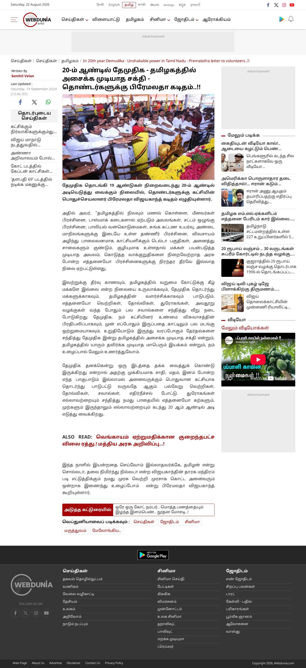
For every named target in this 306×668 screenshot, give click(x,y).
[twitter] (276, 5)
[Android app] (153, 555)
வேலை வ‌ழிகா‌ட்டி (78, 594)
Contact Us (92, 663)
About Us (38, 663)
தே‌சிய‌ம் (70, 602)
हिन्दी (100, 5)
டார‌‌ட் (230, 594)
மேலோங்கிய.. (106, 530)
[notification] (290, 19)
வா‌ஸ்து (233, 632)
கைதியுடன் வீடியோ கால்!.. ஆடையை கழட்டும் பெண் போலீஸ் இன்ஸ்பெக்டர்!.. (250, 146)
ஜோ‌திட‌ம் (184, 19)
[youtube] (292, 5)
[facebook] (268, 5)
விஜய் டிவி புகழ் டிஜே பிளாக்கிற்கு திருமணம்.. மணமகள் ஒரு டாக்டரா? (248, 287)
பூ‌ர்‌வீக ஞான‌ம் (239, 617)
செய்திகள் (73, 19)
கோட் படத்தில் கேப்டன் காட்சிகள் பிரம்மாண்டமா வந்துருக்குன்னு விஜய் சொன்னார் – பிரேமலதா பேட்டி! (31, 169)
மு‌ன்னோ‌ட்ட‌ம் (169, 609)
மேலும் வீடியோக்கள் (245, 328)
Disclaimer (73, 663)
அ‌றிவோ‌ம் (72, 617)
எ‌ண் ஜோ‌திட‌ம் (239, 579)
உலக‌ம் (69, 609)
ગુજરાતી (195, 5)
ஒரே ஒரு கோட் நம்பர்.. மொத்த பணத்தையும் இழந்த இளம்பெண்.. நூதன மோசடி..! (159, 510)
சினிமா (158, 19)
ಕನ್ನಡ (182, 5)
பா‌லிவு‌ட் (164, 632)
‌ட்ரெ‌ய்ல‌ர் (165, 647)
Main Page (20, 663)
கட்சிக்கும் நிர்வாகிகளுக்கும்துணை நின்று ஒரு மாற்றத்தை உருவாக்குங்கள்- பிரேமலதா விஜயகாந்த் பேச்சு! (34, 129)
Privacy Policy (114, 663)
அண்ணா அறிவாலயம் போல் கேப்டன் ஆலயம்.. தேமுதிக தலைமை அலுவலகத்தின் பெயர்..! (31, 156)
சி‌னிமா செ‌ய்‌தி (170, 579)
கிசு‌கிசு (163, 594)
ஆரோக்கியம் (217, 19)
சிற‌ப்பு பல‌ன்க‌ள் (240, 587)
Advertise (55, 663)
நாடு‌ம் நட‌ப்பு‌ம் (75, 624)
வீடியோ (237, 320)
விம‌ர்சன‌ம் (167, 602)
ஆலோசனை (237, 624)
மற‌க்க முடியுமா (170, 639)
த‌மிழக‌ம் (135, 19)
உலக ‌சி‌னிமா (169, 617)
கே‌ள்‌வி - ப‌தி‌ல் (239, 602)
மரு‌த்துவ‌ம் (75, 530)
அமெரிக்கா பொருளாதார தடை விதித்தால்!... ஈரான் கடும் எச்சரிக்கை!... (256, 181)
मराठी (142, 5)
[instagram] (284, 5)
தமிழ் (129, 5)
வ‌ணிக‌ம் (70, 587)
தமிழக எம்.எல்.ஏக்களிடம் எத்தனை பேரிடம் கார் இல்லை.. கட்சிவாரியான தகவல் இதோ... (256, 216)
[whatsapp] (48, 102)
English (114, 5)
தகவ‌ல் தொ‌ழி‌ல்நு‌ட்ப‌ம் (83, 579)
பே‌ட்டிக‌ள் (165, 587)
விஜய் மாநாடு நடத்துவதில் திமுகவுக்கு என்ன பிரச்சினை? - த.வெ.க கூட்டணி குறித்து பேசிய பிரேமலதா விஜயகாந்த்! (33, 142)
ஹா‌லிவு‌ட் (166, 624)
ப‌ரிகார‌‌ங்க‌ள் (237, 609)
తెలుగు (154, 5)
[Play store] (281, 19)
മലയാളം (169, 5)
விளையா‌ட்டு (106, 19)
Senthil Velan (22, 76)
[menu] (15, 19)
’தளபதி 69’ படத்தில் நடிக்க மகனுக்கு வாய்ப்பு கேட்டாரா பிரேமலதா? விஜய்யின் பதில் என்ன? (31, 182)
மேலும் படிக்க (244, 135)
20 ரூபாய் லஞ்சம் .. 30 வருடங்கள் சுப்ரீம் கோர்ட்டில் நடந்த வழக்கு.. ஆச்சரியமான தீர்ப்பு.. (257, 251)
